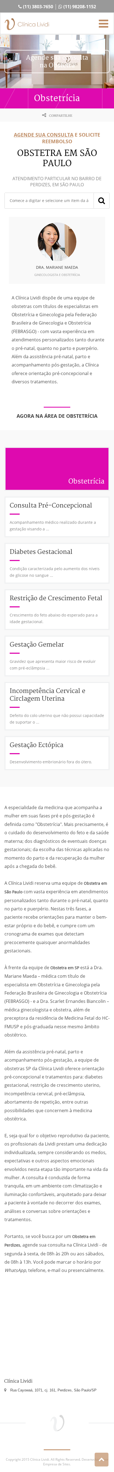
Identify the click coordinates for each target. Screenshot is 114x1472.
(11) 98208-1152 (79, 7)
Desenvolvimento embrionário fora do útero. (51, 761)
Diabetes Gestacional (41, 552)
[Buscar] (101, 200)
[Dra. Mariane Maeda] (57, 241)
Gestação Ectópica (36, 745)
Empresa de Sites (56, 1464)
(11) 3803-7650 (37, 7)
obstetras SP (17, 1069)
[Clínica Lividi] (27, 24)
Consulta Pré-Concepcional (51, 505)
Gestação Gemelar (37, 645)
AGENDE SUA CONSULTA (43, 134)
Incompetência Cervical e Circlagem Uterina (47, 695)
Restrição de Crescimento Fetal (56, 598)
